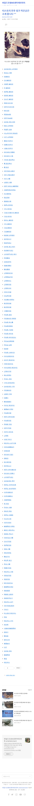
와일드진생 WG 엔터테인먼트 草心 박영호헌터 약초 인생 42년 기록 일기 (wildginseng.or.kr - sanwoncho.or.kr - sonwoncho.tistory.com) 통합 (13, 746)
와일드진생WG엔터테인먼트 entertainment (13, 3)
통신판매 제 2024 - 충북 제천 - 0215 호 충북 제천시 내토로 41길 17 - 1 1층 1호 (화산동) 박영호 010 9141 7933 (17, 783)
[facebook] (8, 795)
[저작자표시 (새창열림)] (22, 668)
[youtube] (20, 795)
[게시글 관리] (12, 668)
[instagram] (16, 795)
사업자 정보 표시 (10, 675)
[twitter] (12, 795)
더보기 (30, 690)
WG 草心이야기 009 (7, 17)
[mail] (25, 795)
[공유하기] (10, 668)
